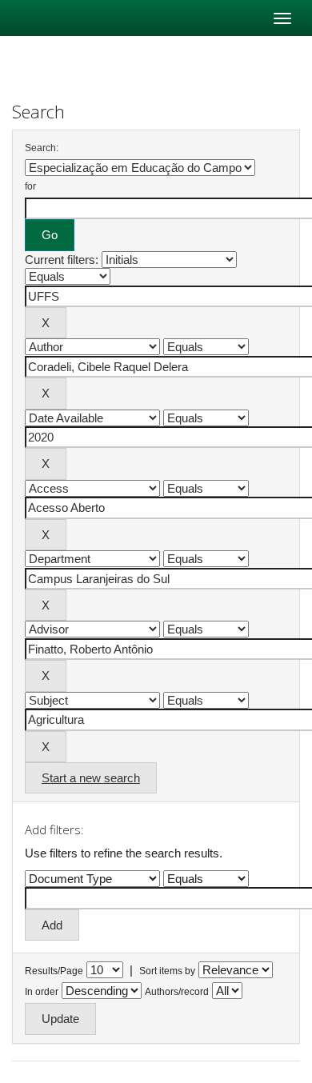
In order (41, 991)
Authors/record (177, 991)
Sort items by (167, 971)
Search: (41, 148)
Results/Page (54, 971)
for (30, 186)
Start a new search (91, 778)
